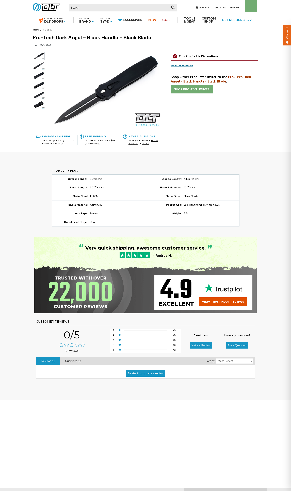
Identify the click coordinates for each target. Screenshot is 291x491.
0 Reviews (72, 350)
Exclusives (132, 20)
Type (105, 20)
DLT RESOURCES (236, 20)
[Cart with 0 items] (251, 6)
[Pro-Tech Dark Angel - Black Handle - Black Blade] (39, 56)
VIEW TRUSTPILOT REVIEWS (223, 301)
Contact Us (219, 7)
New (152, 20)
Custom (209, 20)
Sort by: (210, 361)
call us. (145, 143)
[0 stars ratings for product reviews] (72, 345)
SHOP (191, 89)
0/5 (72, 335)
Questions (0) (73, 361)
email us (133, 143)
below (154, 140)
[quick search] (173, 7)
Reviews (287, 33)
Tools (190, 20)
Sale (166, 20)
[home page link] (45, 7)
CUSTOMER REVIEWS (52, 321)
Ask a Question (237, 345)
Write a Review (201, 345)
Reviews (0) (48, 361)
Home (36, 29)
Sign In (234, 7)
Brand (85, 20)
